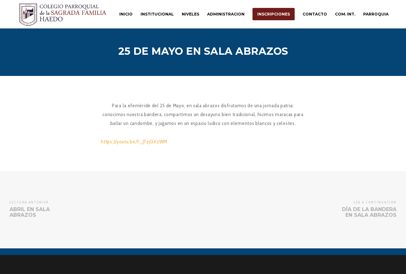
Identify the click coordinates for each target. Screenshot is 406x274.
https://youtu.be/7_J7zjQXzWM (134, 142)
